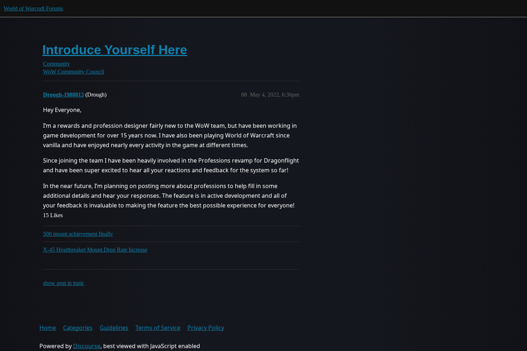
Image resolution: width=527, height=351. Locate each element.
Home (47, 328)
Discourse (86, 346)
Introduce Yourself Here (114, 49)
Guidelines (114, 328)
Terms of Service (158, 328)
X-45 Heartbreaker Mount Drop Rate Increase (95, 250)
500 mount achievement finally (78, 234)
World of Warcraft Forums (33, 8)
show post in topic (63, 283)
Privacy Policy (205, 328)
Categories (77, 328)
